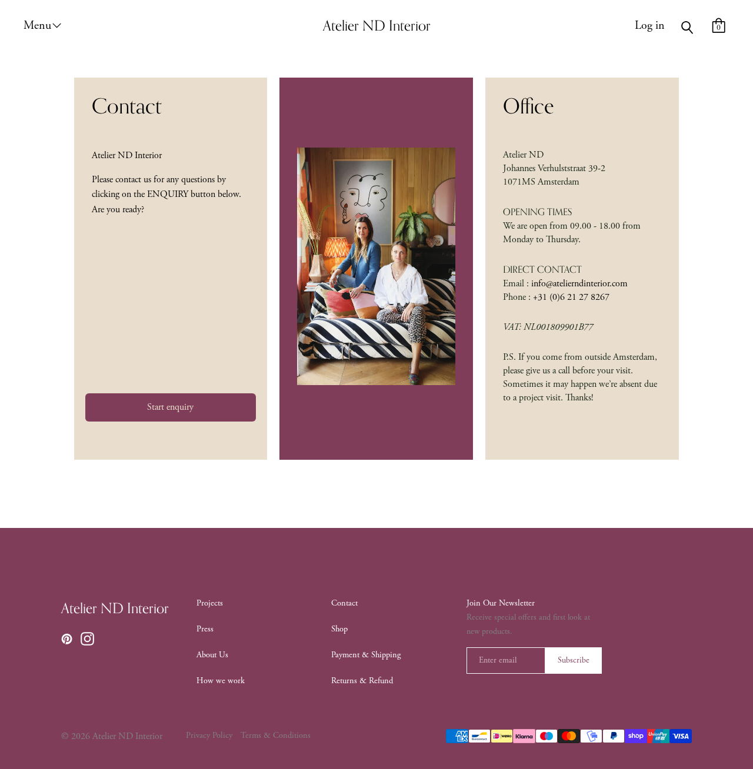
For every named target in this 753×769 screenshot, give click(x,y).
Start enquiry (170, 407)
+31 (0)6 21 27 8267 (570, 297)
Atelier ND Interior (115, 609)
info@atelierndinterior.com (578, 283)
